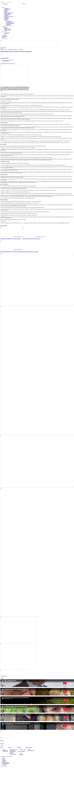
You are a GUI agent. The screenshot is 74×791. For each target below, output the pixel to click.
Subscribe (6, 3)
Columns (5, 27)
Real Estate (6, 17)
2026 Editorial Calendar (13, 749)
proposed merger (4, 95)
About (3, 759)
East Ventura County (9, 21)
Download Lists (7, 32)
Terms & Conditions (5, 762)
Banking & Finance (7, 9)
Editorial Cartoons (7, 29)
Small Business (6, 18)
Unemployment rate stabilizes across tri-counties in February (10, 238)
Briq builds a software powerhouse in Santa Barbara (31, 238)
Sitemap (3, 761)
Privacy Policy (4, 764)
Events (3, 37)
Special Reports (4, 36)
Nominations (4, 35)
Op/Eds (5, 30)
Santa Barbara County (9, 22)
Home (6, 49)
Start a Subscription (22, 749)
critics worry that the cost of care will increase (45, 109)
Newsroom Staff (5, 750)
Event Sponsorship (13, 751)
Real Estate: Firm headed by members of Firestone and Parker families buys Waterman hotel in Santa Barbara (19, 251)
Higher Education (7, 13)
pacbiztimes (3, 63)
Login (3, 3)
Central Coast (8, 20)
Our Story (4, 749)
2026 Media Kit (12, 750)
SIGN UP (2, 678)
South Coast (8, 24)
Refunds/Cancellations (6, 763)
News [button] (3, 7)
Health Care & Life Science (8, 12)
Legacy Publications (31, 750)
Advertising (12, 752)
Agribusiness (6, 8)
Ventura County (8, 25)
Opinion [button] (3, 26)
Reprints (5, 33)
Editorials (5, 28)
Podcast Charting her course (8, 16)
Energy (5, 11)
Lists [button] (3, 31)
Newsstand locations (13, 754)
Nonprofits (6, 15)
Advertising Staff (5, 751)
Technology (6, 19)
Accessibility (4, 760)
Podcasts (29, 749)
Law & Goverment (7, 14)
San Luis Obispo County (10, 23)
